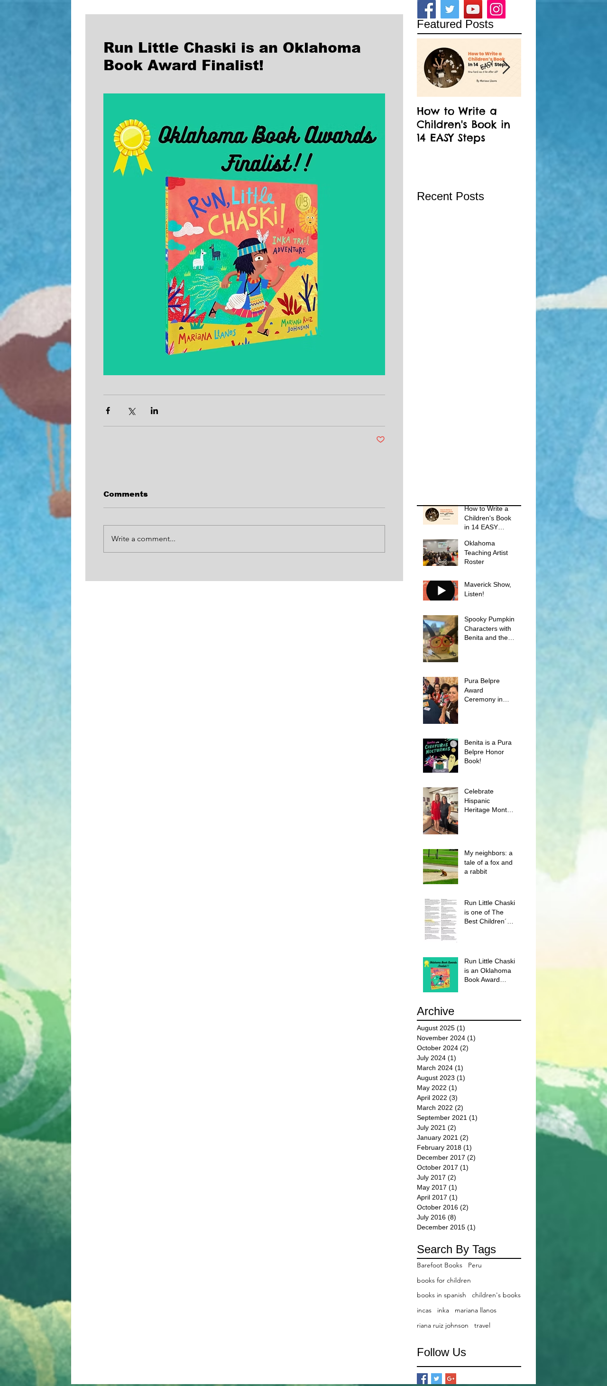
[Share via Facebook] (107, 410)
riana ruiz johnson (443, 1325)
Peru (475, 1265)
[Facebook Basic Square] (422, 1378)
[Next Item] (506, 67)
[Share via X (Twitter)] (131, 410)
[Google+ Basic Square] (450, 1378)
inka (443, 1310)
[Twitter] (450, 9)
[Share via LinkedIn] (154, 410)
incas (424, 1310)
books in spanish (441, 1295)
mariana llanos (476, 1310)
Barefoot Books (439, 1265)
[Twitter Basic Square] (436, 1378)
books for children (444, 1280)
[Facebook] (426, 9)
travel (482, 1325)
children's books (496, 1295)
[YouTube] (473, 9)
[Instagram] (496, 9)
